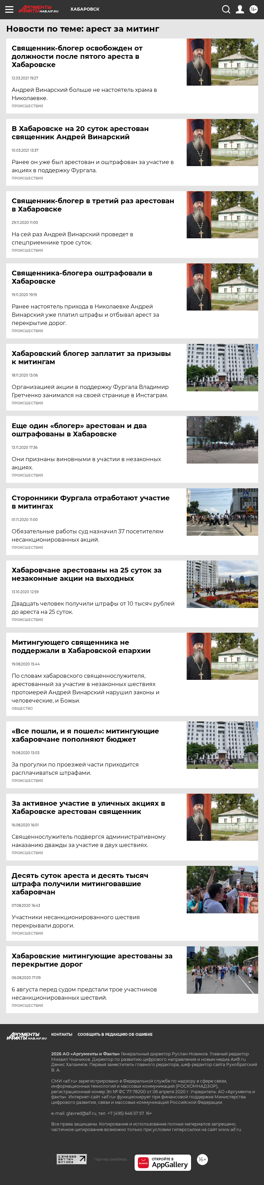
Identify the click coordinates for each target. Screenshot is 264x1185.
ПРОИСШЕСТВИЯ (27, 106)
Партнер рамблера (110, 1159)
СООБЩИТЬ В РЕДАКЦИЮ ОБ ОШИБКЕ (115, 1034)
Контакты (61, 1034)
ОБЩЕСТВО (22, 708)
